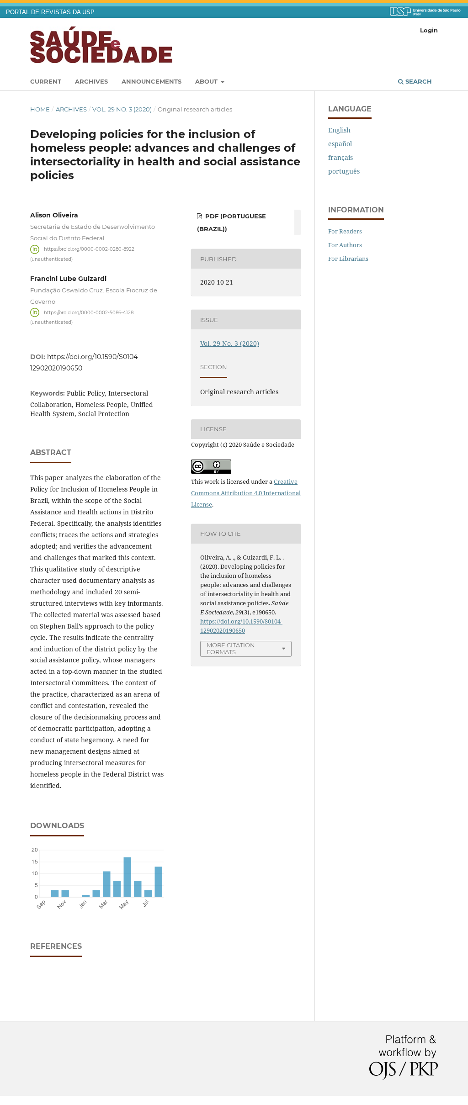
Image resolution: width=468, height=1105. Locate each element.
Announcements (151, 81)
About (207, 81)
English (339, 130)
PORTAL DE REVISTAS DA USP (50, 12)
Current (45, 81)
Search (418, 81)
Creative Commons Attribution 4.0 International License (246, 492)
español (340, 143)
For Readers (345, 231)
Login (429, 30)
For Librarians (348, 258)
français (340, 157)
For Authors (345, 245)
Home (40, 109)
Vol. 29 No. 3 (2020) (122, 109)
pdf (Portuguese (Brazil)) (231, 222)
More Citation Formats (231, 648)
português (344, 171)
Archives (91, 81)
